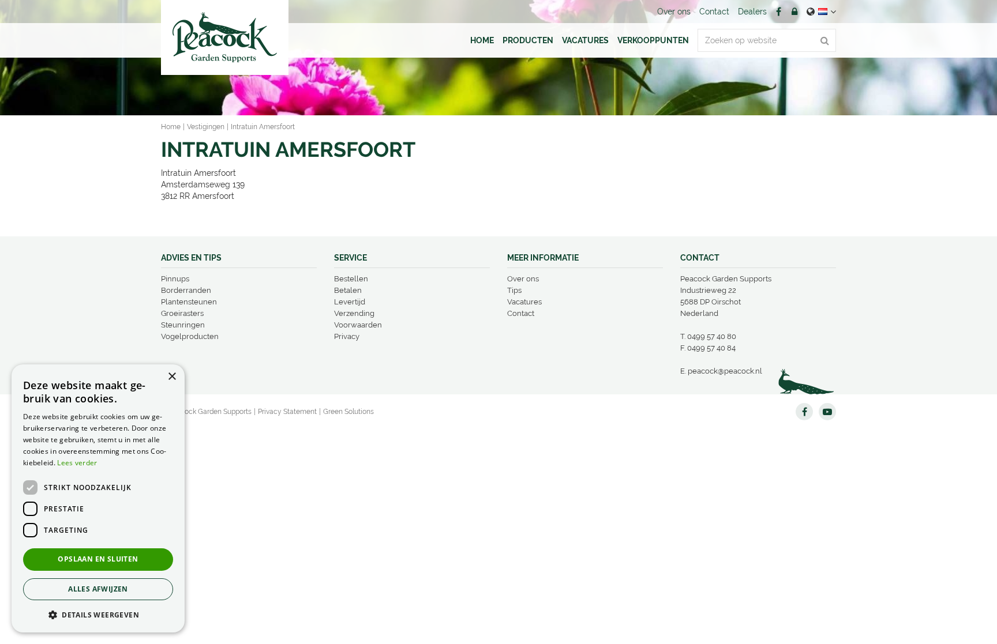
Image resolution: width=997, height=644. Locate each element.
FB (778, 11)
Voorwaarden (358, 325)
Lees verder (77, 463)
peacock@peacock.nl (725, 371)
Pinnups (175, 278)
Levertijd (349, 301)
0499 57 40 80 (711, 336)
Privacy (346, 336)
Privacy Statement (287, 412)
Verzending (354, 313)
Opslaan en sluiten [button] (98, 559)
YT (827, 411)
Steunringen (183, 325)
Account (794, 11)
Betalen (348, 290)
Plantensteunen (189, 301)
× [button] (171, 376)
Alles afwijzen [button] (98, 589)
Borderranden (186, 290)
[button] (98, 614)
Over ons (523, 278)
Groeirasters (182, 313)
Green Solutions (348, 412)
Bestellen (351, 278)
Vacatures (524, 301)
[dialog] (98, 498)
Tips (514, 290)
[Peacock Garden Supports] (224, 37)
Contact (520, 313)
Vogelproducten (190, 336)
